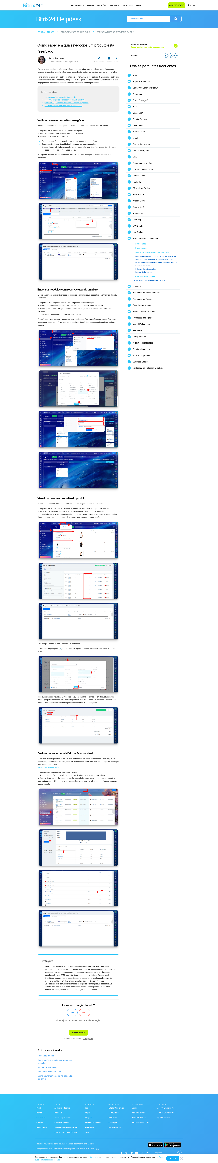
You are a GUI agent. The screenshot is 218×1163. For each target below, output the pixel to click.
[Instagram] (142, 1152)
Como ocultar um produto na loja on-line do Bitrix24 (56, 1077)
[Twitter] (126, 1152)
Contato (39, 1122)
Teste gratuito (113, 1112)
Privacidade (48, 1144)
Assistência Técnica (62, 1108)
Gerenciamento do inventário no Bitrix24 (149, 280)
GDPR (56, 1144)
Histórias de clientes (93, 1122)
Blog (138, 5)
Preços (90, 5)
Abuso (71, 1144)
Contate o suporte (61, 1122)
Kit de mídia (41, 1117)
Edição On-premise (116, 1108)
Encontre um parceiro (165, 1108)
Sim (72, 1012)
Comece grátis (176, 5)
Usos (87, 1132)
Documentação (114, 1127)
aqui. (97, 1148)
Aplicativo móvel (138, 1112)
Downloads (112, 1117)
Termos (40, 1144)
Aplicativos (127, 5)
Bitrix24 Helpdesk (46, 32)
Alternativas (89, 1127)
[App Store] (155, 1144)
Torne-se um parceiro (165, 1112)
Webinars (58, 1112)
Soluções (101, 5)
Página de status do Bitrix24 (65, 1132)
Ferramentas (77, 5)
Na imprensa (41, 1127)
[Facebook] (121, 1152)
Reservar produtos (46, 1055)
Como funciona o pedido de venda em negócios (55, 1061)
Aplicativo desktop (139, 1117)
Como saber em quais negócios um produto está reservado (157, 262)
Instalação (112, 1122)
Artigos (87, 1112)
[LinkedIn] (147, 1152)
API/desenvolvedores (140, 1122)
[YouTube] (136, 1152)
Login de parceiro (163, 1117)
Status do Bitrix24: (147, 46)
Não (84, 1012)
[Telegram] (131, 1152)
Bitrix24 (39, 1108)
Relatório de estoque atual (49, 1071)
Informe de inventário (47, 1067)
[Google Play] (172, 1144)
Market (134, 1108)
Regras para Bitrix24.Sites (84, 1144)
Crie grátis (88, 1038)
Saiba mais (94, 1157)
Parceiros (114, 5)
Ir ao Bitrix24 (78, 1032)
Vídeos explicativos (62, 1117)
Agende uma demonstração (65, 1127)
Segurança (63, 1144)
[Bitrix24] (33, 5)
